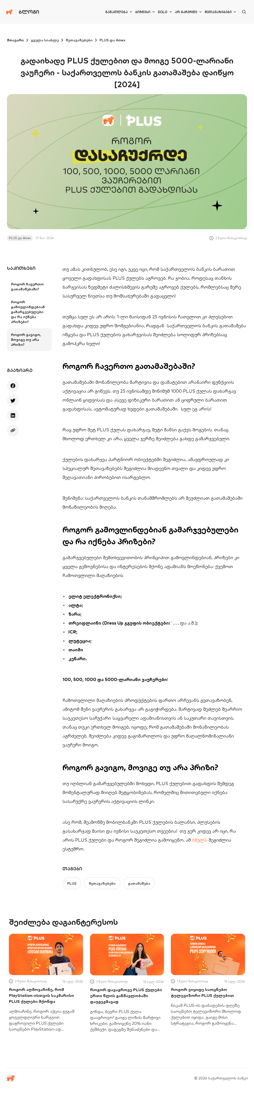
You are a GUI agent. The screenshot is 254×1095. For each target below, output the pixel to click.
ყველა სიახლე (45, 40)
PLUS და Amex (112, 40)
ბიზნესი (142, 12)
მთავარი (15, 40)
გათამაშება (139, 883)
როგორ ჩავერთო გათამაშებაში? (27, 286)
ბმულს (199, 840)
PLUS (71, 883)
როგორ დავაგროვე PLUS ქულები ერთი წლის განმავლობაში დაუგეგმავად (126, 995)
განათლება (116, 12)
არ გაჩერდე (186, 12)
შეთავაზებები (218, 12)
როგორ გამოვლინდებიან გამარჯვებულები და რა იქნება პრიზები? (28, 312)
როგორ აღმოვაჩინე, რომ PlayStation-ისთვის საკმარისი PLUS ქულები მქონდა (41, 995)
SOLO (162, 12)
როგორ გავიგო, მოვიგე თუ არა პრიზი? (26, 339)
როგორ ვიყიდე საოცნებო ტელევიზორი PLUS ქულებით (202, 992)
